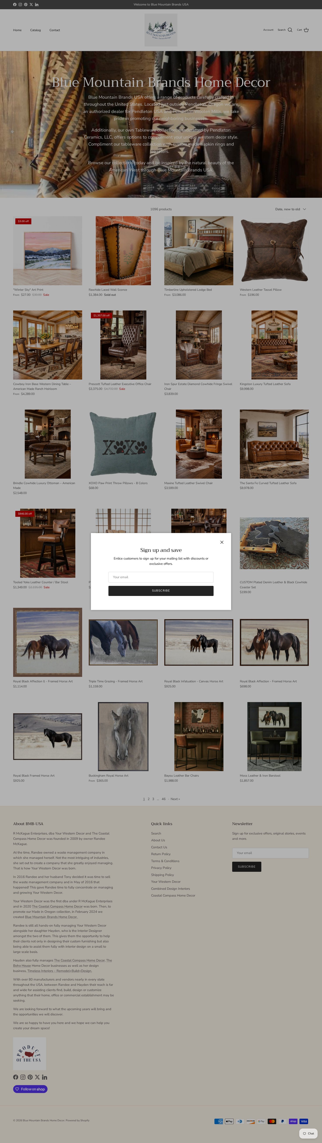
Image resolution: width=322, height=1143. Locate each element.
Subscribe (161, 591)
